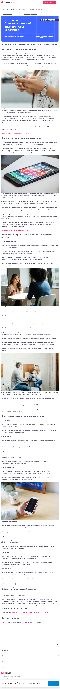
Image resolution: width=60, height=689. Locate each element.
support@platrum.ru (6, 678)
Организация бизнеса (30, 14)
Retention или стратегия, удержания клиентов (14, 230)
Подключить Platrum (49, 2)
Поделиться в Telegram (35, 622)
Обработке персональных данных (9, 685)
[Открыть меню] (57, 2)
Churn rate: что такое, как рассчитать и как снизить (16, 133)
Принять (53, 683)
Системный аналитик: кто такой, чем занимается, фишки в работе (29, 612)
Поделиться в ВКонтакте (13, 622)
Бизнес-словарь (7, 14)
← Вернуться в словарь (52, 14)
